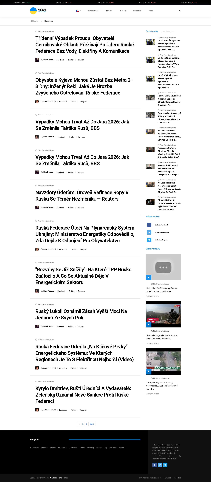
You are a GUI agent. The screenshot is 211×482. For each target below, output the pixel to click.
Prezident (137, 11)
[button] (78, 10)
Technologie (73, 448)
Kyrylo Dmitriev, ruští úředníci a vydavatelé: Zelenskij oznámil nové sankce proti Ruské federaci (83, 394)
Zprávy (108, 11)
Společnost (34, 448)
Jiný (105, 448)
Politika (53, 448)
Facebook (60, 60)
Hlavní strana (93, 11)
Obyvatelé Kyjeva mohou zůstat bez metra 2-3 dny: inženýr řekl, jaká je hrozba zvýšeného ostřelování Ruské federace (83, 86)
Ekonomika (62, 448)
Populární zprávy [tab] (167, 31)
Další (92, 424)
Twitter (70, 60)
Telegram (80, 60)
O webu (168, 478)
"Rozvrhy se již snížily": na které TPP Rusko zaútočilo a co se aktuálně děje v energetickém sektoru (83, 276)
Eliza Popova (48, 137)
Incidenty (44, 448)
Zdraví (82, 448)
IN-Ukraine (34, 21)
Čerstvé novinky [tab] (152, 31)
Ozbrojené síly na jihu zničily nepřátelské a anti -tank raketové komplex (161, 385)
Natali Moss (48, 60)
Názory (123, 11)
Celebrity (90, 448)
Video (150, 11)
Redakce (177, 478)
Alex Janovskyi (49, 101)
